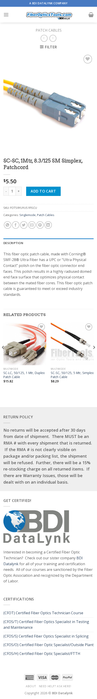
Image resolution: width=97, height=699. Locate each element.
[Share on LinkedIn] (48, 225)
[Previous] (3, 356)
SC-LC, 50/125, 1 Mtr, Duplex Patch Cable (24, 375)
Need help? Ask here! (55, 686)
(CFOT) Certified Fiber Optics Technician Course (43, 612)
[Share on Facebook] (15, 225)
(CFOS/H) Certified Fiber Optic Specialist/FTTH (42, 653)
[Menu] (6, 14)
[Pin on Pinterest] (40, 225)
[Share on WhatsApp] (7, 225)
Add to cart (43, 191)
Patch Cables (49, 30)
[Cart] (91, 15)
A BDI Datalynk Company (48, 3)
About (31, 686)
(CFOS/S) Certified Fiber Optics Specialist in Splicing (46, 636)
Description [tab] (13, 243)
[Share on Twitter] (24, 225)
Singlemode (27, 215)
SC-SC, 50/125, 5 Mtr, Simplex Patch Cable (72, 375)
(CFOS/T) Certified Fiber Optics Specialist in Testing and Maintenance (46, 624)
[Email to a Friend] (32, 225)
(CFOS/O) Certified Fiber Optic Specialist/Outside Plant (48, 644)
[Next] (94, 356)
